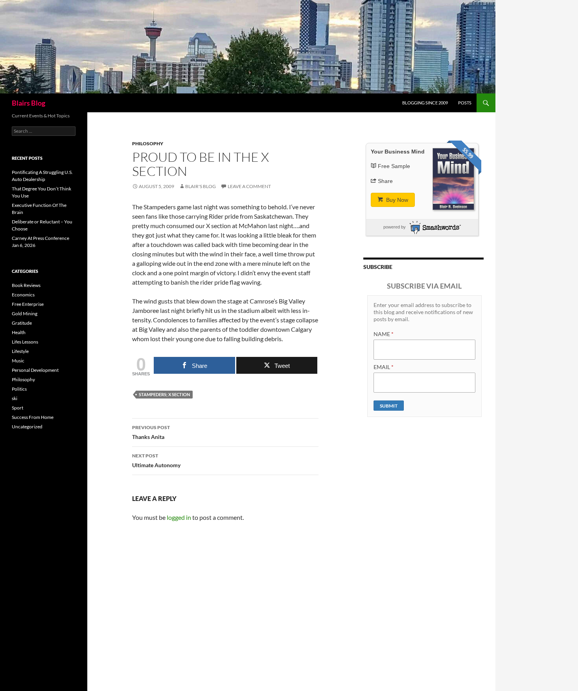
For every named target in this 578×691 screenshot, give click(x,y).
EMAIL (384, 367)
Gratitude (22, 323)
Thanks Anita (151, 432)
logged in (179, 517)
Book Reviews (26, 285)
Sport (17, 408)
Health (19, 332)
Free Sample (394, 166)
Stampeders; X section (164, 394)
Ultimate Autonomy (156, 460)
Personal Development (35, 370)
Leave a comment (249, 186)
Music (18, 361)
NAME (384, 334)
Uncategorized (27, 427)
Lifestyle (20, 351)
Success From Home (32, 417)
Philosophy (147, 143)
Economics (23, 295)
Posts (464, 102)
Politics (19, 389)
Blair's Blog (200, 186)
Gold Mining (24, 313)
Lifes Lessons (25, 342)
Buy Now (396, 200)
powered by (394, 227)
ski (14, 398)
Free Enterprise (28, 304)
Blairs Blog (28, 103)
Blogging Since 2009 (425, 102)
